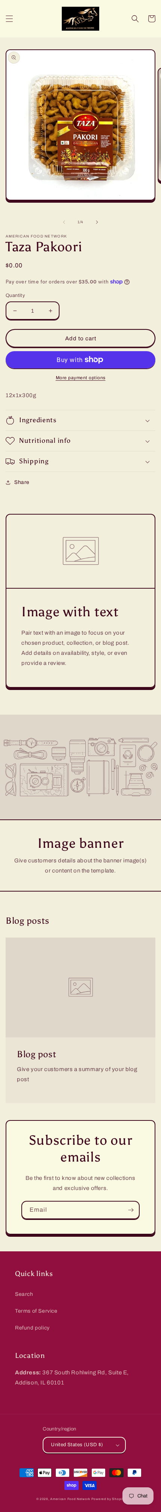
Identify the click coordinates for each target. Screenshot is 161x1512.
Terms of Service (36, 1311)
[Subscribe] (130, 1210)
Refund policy (32, 1328)
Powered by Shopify (108, 1499)
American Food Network (70, 1499)
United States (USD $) (77, 1444)
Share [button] (22, 482)
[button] (9, 18)
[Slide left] (64, 222)
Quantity (15, 295)
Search (24, 1294)
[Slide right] (97, 222)
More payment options (81, 377)
